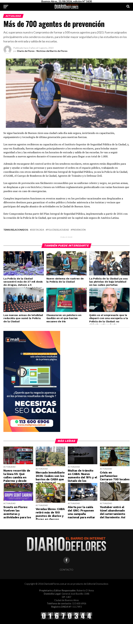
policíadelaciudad (58, 230)
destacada (37, 230)
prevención (79, 230)
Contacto (66, 569)
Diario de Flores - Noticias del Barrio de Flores (42, 51)
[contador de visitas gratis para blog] (66, 619)
